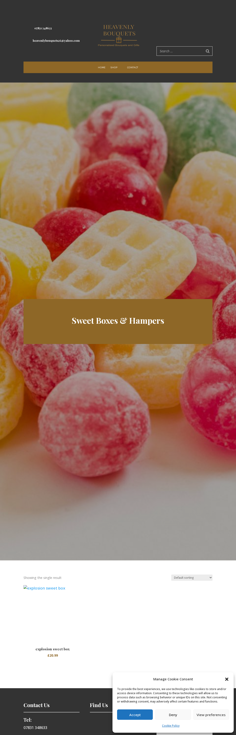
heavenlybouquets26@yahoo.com (56, 40)
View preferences (211, 714)
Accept (135, 714)
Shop (113, 67)
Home (101, 67)
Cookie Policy (171, 726)
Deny (173, 714)
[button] (226, 679)
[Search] (207, 51)
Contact (132, 67)
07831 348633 (43, 28)
